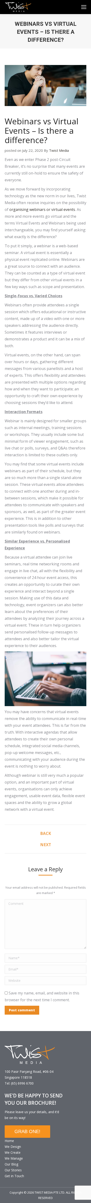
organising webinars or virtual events (42, 209)
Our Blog (11, 1164)
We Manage (14, 1158)
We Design (13, 1146)
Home (9, 1140)
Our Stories (13, 1170)
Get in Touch (14, 1176)
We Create (13, 1152)
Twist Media (59, 150)
